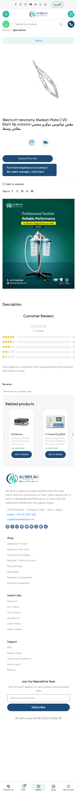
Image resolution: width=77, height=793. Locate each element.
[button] (21, 454)
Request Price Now (27, 158)
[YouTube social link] (30, 4)
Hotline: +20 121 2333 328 (21, 514)
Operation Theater (20, 438)
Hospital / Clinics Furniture (21, 560)
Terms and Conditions (19, 658)
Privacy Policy (14, 653)
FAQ (9, 647)
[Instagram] (17, 527)
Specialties (19, 30)
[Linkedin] (22, 527)
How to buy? (14, 664)
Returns (11, 670)
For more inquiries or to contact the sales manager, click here (27, 170)
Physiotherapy (15, 566)
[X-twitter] (12, 527)
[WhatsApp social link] (40, 4)
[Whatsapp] (36, 527)
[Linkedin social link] (35, 4)
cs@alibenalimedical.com (20, 519)
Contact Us (13, 618)
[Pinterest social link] (22, 191)
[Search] (60, 24)
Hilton (38, 40)
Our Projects (14, 612)
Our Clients (13, 606)
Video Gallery (14, 629)
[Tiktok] (46, 527)
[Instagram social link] (25, 4)
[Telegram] (41, 527)
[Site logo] (38, 14)
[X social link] (20, 4)
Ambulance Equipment (19, 577)
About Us (12, 601)
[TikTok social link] (45, 4)
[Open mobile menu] (6, 14)
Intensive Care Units (18, 549)
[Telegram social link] (32, 191)
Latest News (14, 623)
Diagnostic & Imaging (18, 555)
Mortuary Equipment (18, 583)
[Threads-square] (27, 527)
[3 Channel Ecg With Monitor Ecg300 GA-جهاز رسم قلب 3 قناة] (55, 422)
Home (6, 30)
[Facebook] (7, 527)
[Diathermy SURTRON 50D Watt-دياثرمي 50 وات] (21, 422)
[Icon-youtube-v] (31, 527)
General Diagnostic (54, 438)
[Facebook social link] (15, 4)
